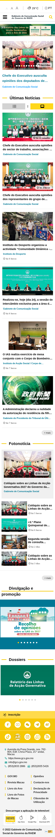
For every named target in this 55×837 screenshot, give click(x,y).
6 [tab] (33, 642)
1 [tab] (18, 642)
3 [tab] (24, 642)
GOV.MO (12, 776)
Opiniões (38, 776)
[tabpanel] (27, 622)
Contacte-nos (41, 782)
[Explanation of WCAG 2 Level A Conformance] (49, 831)
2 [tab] (21, 642)
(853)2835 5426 (40, 766)
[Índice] (4, 17)
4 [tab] (27, 642)
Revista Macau (15, 782)
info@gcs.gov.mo (17, 762)
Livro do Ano (14, 788)
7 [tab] (36, 642)
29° (35, 8)
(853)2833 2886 (16, 766)
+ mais (47, 433)
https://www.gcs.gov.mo (20, 758)
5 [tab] (30, 642)
